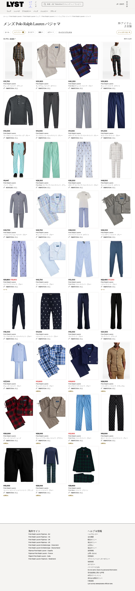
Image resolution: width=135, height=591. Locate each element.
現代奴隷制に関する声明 (96, 573)
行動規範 (91, 581)
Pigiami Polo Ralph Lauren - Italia (39, 556)
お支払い (91, 545)
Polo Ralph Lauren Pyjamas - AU (39, 534)
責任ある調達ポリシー (95, 578)
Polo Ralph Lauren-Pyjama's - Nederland (42, 559)
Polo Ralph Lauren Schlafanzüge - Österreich (43, 545)
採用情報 (91, 551)
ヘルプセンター (93, 534)
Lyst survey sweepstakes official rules (100, 584)
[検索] (45, 4)
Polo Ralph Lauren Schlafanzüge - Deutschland (44, 548)
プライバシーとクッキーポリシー (99, 559)
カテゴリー (91, 564)
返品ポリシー (92, 542)
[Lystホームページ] (15, 4)
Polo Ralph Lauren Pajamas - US (39, 542)
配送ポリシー (92, 540)
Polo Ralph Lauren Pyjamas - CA (39, 537)
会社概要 (91, 537)
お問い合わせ (92, 553)
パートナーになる (94, 567)
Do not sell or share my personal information (102, 570)
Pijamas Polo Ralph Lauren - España (40, 551)
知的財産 (91, 562)
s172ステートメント (94, 575)
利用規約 (91, 556)
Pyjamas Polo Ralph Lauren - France (40, 553)
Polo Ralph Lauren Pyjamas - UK (39, 540)
